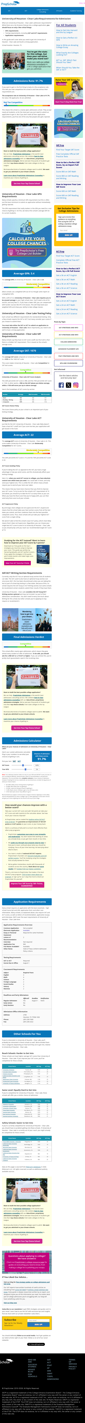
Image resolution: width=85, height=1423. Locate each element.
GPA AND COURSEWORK (68, 363)
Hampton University (8, 1104)
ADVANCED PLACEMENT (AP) (68, 349)
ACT (26, 11)
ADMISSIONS (53, 1379)
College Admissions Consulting (43, 11)
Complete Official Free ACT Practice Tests (67, 261)
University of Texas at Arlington (11, 1083)
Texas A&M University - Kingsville (12, 1141)
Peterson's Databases (33, 1167)
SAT (9, 11)
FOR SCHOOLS (32, 1375)
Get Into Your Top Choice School (27, 183)
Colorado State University (10, 1072)
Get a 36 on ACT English (66, 275)
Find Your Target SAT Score (67, 149)
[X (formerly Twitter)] (68, 385)
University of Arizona (8, 1070)
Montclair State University (10, 1147)
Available (26, 930)
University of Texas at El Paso (11, 1156)
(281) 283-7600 (28, 1019)
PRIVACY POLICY (73, 1368)
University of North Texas (10, 1108)
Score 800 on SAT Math (66, 171)
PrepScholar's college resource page (29, 1262)
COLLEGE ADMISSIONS (69, 342)
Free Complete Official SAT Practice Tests (67, 155)
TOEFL (50, 1376)
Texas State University (9, 1110)
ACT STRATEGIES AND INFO (68, 335)
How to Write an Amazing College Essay (67, 46)
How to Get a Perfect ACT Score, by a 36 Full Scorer (68, 269)
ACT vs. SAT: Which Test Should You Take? (66, 61)
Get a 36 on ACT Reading (67, 284)
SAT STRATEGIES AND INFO (68, 328)
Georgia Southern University (10, 1116)
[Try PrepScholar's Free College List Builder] (27, 240)
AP (48, 1368)
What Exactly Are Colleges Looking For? (67, 53)
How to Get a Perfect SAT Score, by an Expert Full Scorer (68, 165)
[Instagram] (75, 385)
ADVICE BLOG (31, 1370)
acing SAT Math (20, 1290)
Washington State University (10, 1079)
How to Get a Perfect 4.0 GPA (66, 38)
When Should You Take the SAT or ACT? (67, 68)
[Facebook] (61, 385)
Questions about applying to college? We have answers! (26, 1257)
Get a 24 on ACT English (66, 301)
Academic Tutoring (76, 11)
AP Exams (59, 11)
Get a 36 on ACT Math (65, 279)
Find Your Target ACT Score (68, 256)
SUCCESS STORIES (32, 1366)
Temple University (8, 1074)
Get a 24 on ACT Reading (67, 309)
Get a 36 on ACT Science (66, 288)
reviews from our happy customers (29, 869)
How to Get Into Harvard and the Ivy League (66, 31)
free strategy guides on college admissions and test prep (27, 1283)
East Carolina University (9, 1114)
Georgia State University (9, 1112)
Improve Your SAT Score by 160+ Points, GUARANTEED (27, 884)
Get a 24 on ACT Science (66, 313)
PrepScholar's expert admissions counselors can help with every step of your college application (26, 627)
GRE (49, 1371)
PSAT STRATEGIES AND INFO (68, 356)
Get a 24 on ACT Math (65, 305)
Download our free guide (13, 546)
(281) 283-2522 (28, 1022)
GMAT (49, 1374)
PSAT (49, 1365)
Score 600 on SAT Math (66, 191)
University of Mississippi (9, 1106)
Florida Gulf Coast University (10, 1081)
